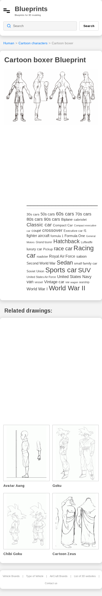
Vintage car (54, 282)
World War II (67, 288)
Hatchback (66, 241)
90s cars (52, 219)
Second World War (41, 263)
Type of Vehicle (34, 576)
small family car (85, 263)
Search (88, 26)
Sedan (65, 262)
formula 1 (57, 236)
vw (67, 282)
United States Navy (74, 276)
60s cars (65, 213)
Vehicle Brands (11, 576)
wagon (74, 282)
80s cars (35, 219)
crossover (52, 230)
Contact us (51, 583)
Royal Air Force (62, 256)
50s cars (48, 214)
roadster (42, 256)
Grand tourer (44, 242)
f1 (85, 231)
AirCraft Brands (59, 576)
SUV (84, 270)
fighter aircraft (38, 236)
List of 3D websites (85, 576)
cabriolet (80, 219)
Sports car (61, 270)
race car (63, 248)
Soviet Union (35, 271)
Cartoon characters (33, 43)
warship (84, 282)
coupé (36, 231)
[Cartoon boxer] (51, 98)
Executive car (73, 231)
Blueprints (31, 9)
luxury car (34, 249)
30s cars (33, 214)
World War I (37, 289)
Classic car (39, 225)
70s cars (83, 214)
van (30, 281)
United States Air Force (41, 276)
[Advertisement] (62, 163)
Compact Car (63, 225)
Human (8, 43)
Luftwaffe (87, 242)
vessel (39, 282)
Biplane (67, 219)
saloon (81, 256)
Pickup (48, 249)
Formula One (75, 236)
